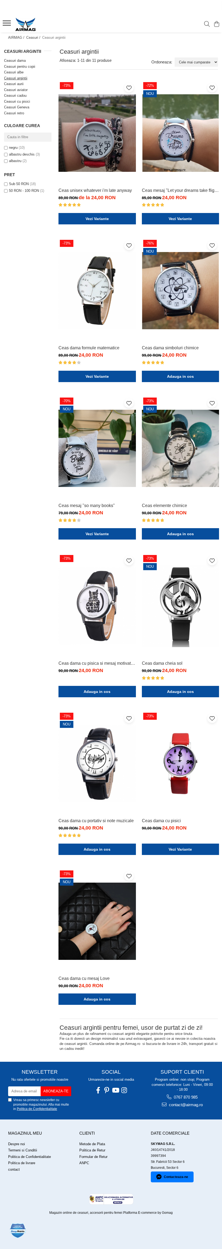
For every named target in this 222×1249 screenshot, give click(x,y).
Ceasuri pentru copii (19, 66)
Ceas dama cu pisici (161, 820)
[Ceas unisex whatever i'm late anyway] (97, 133)
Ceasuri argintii (15, 78)
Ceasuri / (33, 37)
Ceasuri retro (14, 113)
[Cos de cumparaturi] (216, 24)
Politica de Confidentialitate (37, 1109)
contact (14, 1169)
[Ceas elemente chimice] (180, 448)
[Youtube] (115, 1090)
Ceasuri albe (14, 72)
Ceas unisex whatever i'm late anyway (95, 190)
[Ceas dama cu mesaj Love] (97, 921)
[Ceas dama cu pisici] (180, 763)
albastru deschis (22, 154)
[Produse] (7, 25)
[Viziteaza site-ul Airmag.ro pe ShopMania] (17, 1230)
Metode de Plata (92, 1144)
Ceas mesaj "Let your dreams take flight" (180, 190)
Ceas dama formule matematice (88, 348)
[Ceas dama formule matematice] (97, 290)
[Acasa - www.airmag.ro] (36, 24)
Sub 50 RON (19, 184)
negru (13, 148)
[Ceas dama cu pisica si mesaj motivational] (97, 606)
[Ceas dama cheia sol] (180, 606)
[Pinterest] (106, 1090)
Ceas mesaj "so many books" (86, 505)
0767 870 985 (185, 1097)
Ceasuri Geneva (16, 107)
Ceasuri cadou (15, 95)
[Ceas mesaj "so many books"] (97, 448)
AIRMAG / (16, 37)
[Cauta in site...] (207, 24)
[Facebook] (98, 1090)
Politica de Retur (92, 1150)
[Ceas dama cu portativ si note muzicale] (97, 763)
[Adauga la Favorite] (129, 87)
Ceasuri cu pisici (17, 101)
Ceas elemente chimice (164, 505)
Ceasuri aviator (16, 90)
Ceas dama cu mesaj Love (84, 978)
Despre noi (16, 1144)
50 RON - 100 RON (24, 191)
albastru (15, 161)
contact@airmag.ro (185, 1104)
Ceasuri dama (15, 61)
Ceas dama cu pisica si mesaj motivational (97, 663)
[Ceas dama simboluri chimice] (180, 290)
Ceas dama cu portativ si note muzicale (96, 820)
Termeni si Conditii (22, 1150)
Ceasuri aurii (14, 84)
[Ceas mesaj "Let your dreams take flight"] (180, 133)
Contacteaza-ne (176, 1177)
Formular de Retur (93, 1157)
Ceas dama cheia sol (162, 663)
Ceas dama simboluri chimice (170, 348)
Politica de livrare (21, 1163)
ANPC (84, 1163)
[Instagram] (124, 1090)
